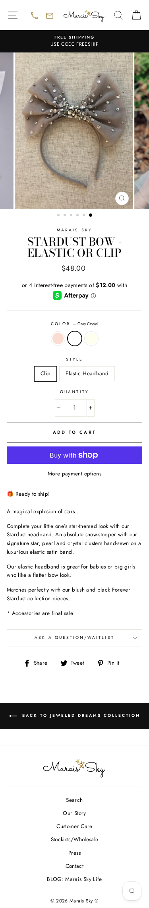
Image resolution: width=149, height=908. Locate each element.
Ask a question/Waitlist (88, 640)
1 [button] (59, 216)
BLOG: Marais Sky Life (74, 879)
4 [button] (78, 216)
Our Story (74, 813)
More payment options (74, 473)
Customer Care (74, 826)
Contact (74, 866)
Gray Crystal (74, 339)
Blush (58, 339)
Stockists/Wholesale (74, 839)
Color (74, 324)
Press (74, 853)
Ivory (91, 339)
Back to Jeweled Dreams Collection (84, 720)
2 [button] (66, 216)
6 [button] (91, 215)
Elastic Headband (87, 373)
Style (74, 359)
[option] (74, 41)
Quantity (74, 392)
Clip (45, 373)
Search (74, 800)
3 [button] (72, 216)
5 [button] (85, 216)
